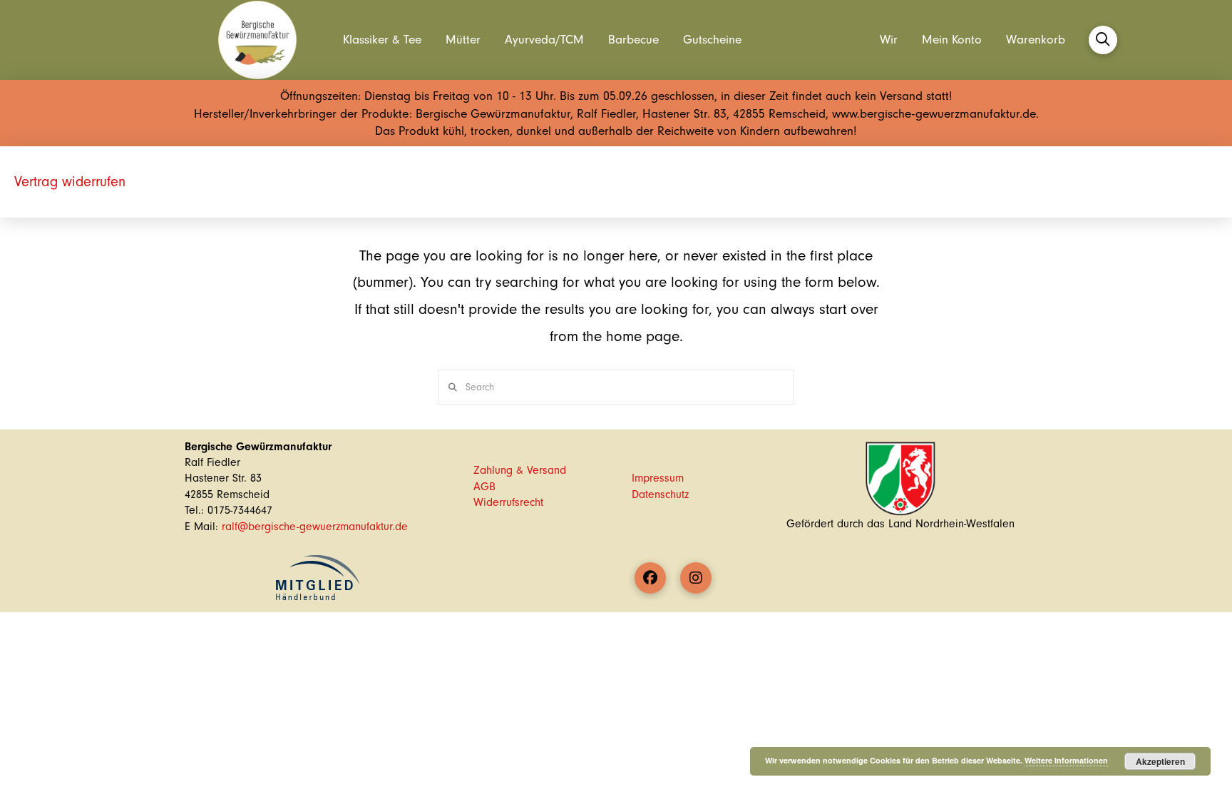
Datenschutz (660, 494)
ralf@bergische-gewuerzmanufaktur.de (315, 526)
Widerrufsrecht (508, 502)
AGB (484, 486)
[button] (1103, 40)
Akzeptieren (1160, 761)
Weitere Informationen (1066, 760)
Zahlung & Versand (519, 470)
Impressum (658, 478)
